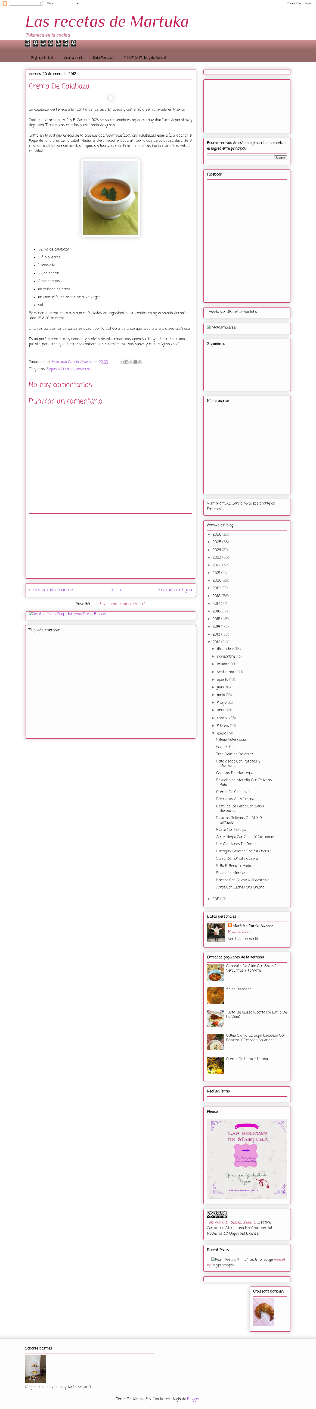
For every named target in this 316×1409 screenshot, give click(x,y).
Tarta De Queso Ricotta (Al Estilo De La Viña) (256, 1015)
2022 (217, 565)
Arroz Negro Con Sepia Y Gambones (246, 837)
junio (221, 695)
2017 (217, 604)
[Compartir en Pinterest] (140, 362)
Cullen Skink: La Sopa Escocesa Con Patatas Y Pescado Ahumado (255, 1038)
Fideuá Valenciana (231, 740)
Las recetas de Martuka (107, 21)
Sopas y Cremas (60, 369)
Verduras (83, 369)
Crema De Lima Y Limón (247, 1059)
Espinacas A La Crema (235, 799)
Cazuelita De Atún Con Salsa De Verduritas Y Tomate (252, 968)
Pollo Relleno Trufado (233, 866)
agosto (223, 680)
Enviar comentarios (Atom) (122, 604)
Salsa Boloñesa (238, 989)
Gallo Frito (224, 747)
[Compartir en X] (131, 362)
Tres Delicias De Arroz (234, 754)
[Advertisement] (110, 546)
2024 (217, 550)
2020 (218, 581)
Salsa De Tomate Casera (237, 859)
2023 (217, 558)
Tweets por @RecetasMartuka (232, 312)
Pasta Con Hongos (231, 830)
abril (221, 710)
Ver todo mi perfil (243, 939)
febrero (223, 726)
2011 (216, 899)
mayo (222, 703)
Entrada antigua (175, 590)
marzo (223, 718)
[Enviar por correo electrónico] (122, 362)
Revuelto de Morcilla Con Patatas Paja (244, 783)
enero (222, 733)
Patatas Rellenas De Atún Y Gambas (239, 820)
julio (221, 687)
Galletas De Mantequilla (236, 773)
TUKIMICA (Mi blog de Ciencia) (145, 58)
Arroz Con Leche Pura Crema (240, 887)
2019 (217, 588)
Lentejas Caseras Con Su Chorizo (243, 851)
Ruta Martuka (103, 58)
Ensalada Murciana (232, 873)
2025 (217, 542)
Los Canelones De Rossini (237, 844)
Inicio (116, 590)
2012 (217, 642)
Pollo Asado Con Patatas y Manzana (238, 764)
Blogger (193, 1399)
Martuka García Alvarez (253, 926)
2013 (217, 634)
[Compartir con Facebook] (135, 362)
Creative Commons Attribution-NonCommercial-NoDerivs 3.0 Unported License (240, 1228)
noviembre (226, 656)
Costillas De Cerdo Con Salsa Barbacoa (240, 809)
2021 (217, 573)
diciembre (226, 649)
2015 (217, 619)
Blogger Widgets (222, 1265)
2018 (217, 596)
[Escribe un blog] (126, 362)
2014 (217, 627)
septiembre (227, 672)
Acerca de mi (73, 58)
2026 (218, 534)
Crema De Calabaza (233, 792)
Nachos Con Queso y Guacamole (242, 880)
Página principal (42, 58)
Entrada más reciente (51, 590)
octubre (224, 664)
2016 (217, 611)
